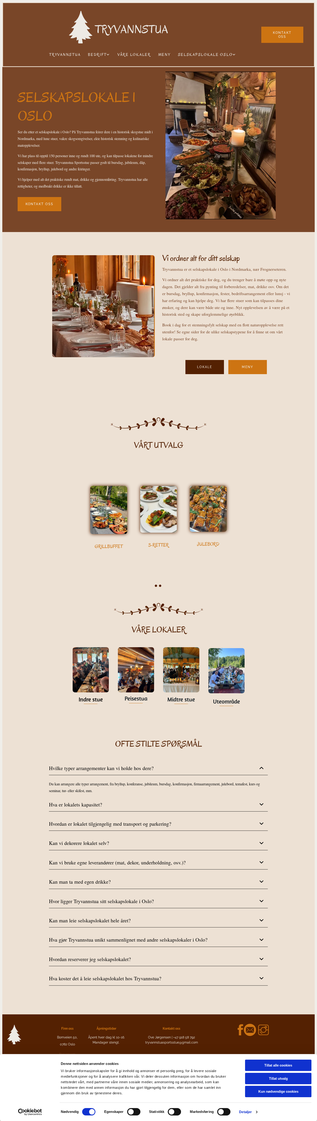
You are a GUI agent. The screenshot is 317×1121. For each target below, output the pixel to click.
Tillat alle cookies (278, 1065)
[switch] (133, 1111)
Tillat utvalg (278, 1078)
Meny (164, 54)
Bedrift (97, 54)
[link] (99, 55)
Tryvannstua (65, 54)
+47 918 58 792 (184, 1037)
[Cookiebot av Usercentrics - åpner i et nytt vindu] (30, 1111)
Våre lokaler (134, 54)
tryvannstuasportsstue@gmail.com (171, 1042)
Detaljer (245, 1112)
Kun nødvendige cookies (278, 1091)
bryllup (188, 293)
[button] (282, 35)
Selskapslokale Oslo (205, 54)
